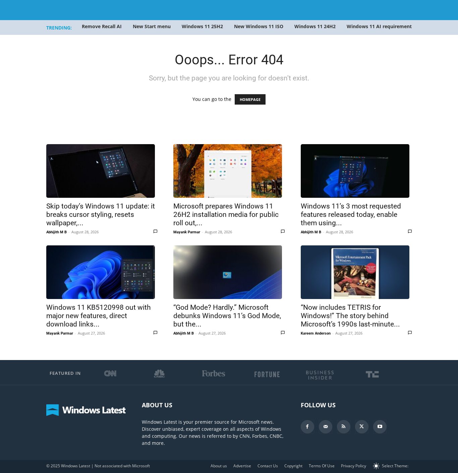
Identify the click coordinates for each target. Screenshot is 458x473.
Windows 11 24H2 (315, 26)
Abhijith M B (56, 232)
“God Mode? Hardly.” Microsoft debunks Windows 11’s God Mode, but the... (227, 315)
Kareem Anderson (316, 333)
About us (219, 466)
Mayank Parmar (186, 232)
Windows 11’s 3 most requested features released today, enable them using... (351, 214)
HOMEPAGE (250, 99)
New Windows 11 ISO (258, 26)
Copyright (293, 466)
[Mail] (325, 426)
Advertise (242, 466)
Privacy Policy (353, 466)
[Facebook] (307, 426)
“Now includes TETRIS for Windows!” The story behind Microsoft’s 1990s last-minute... (350, 315)
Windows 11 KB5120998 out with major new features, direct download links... (98, 315)
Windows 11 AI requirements (380, 26)
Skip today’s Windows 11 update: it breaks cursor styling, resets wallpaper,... (100, 214)
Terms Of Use (322, 466)
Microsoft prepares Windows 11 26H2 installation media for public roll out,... (226, 214)
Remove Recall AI (102, 26)
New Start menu (152, 26)
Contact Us (267, 466)
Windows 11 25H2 (202, 26)
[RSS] (343, 426)
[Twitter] (361, 426)
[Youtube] (380, 426)
